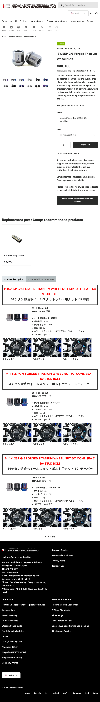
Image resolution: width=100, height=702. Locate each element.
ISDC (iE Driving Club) (12, 641)
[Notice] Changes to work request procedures (23, 604)
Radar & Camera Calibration (65, 604)
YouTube (33, 30)
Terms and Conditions (62, 555)
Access (4, 30)
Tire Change (57, 615)
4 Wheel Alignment (61, 609)
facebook (26, 30)
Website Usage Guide (12, 625)
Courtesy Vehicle (10, 620)
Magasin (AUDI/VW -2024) (14, 652)
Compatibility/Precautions (41, 279)
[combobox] (78, 5)
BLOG (18, 30)
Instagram (42, 30)
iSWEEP (60, 48)
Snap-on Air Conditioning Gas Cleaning (70, 625)
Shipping (71, 71)
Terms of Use (58, 565)
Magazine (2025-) (10, 646)
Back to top (50, 536)
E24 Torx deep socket (14, 255)
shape (59, 112)
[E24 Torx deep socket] (16, 239)
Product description (13, 279)
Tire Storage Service (61, 631)
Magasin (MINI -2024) (12, 657)
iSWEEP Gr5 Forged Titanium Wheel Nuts (23, 36)
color (59, 129)
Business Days (8, 609)
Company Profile (10, 662)
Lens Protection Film (62, 620)
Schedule (11, 30)
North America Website (13, 631)
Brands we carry (9, 615)
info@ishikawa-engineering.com (24, 575)
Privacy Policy (58, 560)
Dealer (90, 21)
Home (4, 36)
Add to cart (85, 144)
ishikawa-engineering (15, 687)
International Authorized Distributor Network (77, 200)
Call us (57, 30)
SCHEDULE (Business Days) (30, 588)
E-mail (50, 30)
